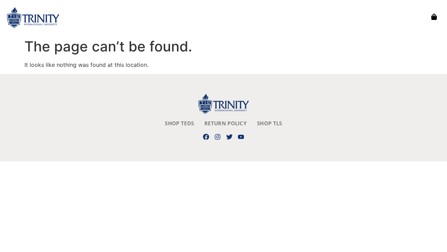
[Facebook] (206, 136)
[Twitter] (229, 136)
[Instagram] (217, 136)
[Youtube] (240, 136)
